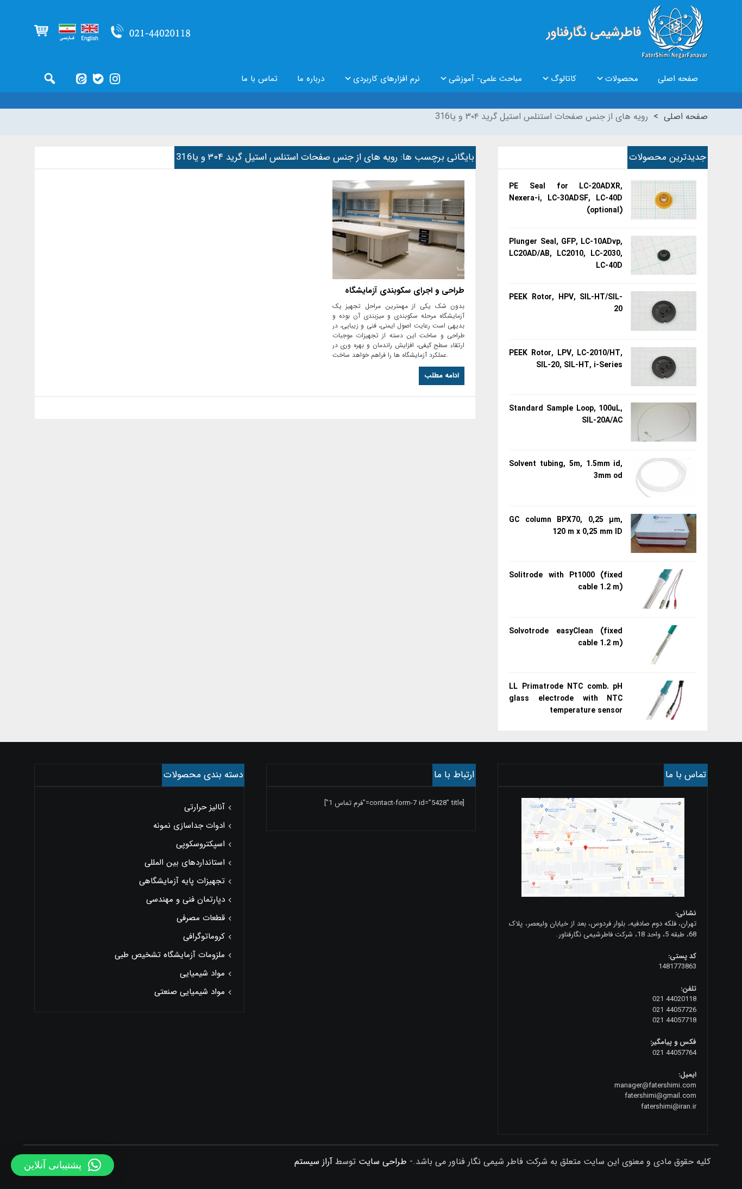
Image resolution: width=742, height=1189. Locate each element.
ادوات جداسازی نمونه (189, 825)
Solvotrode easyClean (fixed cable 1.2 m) (565, 637)
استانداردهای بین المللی (184, 862)
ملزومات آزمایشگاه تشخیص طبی (170, 954)
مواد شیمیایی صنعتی (189, 991)
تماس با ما (259, 78)
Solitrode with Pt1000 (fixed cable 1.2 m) (565, 581)
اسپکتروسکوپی (200, 844)
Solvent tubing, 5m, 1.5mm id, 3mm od (565, 470)
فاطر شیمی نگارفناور (627, 32)
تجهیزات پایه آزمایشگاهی (182, 881)
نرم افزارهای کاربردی (386, 78)
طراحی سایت (383, 1161)
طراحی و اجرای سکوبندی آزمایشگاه (404, 291)
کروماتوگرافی (204, 936)
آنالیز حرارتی (204, 807)
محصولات (621, 78)
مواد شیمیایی (202, 973)
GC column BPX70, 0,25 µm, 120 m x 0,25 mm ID (565, 526)
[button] (62, 1165)
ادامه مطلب (441, 375)
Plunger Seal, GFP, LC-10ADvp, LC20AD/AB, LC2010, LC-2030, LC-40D (565, 254)
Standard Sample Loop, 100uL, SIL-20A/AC (565, 414)
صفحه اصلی (678, 78)
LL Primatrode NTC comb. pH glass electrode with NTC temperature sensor (565, 698)
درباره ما (310, 78)
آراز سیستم (313, 1161)
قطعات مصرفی (201, 917)
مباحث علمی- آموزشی (485, 78)
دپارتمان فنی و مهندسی (185, 899)
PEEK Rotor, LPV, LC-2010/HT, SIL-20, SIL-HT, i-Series (565, 359)
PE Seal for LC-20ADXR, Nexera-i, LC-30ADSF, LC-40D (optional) (565, 198)
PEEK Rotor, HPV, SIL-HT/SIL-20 (565, 303)
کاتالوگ (563, 78)
